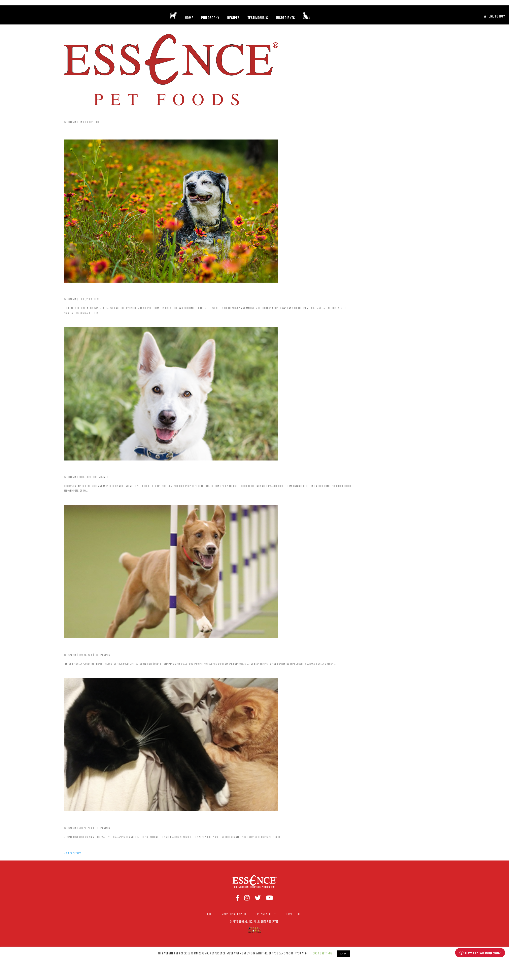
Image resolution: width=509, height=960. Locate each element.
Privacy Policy (266, 914)
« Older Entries (73, 853)
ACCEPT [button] (344, 953)
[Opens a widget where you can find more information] (480, 953)
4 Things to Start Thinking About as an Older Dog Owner (153, 293)
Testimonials (100, 477)
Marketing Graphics (234, 914)
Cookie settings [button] (322, 953)
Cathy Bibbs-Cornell (96, 648)
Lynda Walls (83, 821)
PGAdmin (72, 122)
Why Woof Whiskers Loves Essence (119, 470)
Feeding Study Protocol (101, 115)
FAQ (209, 914)
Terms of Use (294, 914)
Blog (97, 122)
